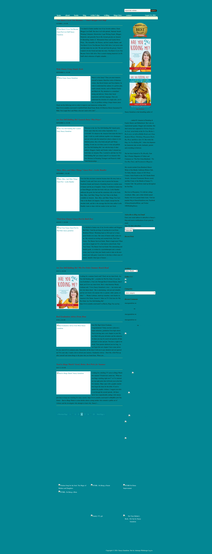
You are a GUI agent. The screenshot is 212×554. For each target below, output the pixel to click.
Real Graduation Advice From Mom (71, 316)
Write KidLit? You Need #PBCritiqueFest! (138, 246)
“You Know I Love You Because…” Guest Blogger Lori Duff (81, 20)
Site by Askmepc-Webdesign (139, 550)
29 (94, 414)
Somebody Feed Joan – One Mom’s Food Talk (139, 262)
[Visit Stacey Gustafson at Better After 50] (140, 380)
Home (59, 15)
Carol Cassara (129, 309)
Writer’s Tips (95, 15)
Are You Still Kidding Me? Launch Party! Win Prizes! (78, 119)
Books (76, 15)
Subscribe (129, 230)
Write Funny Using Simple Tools (69, 69)
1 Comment (85, 222)
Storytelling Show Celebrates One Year (137, 257)
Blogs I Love (118, 15)
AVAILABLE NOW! (140, 73)
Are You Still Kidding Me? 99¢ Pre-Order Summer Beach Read (82, 267)
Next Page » (101, 414)
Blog (84, 15)
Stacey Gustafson (77, 7)
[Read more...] (113, 56)
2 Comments (84, 271)
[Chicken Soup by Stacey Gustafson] (140, 401)
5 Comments (83, 320)
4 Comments (83, 367)
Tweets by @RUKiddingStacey (134, 475)
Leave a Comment (88, 23)
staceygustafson (74, 23)
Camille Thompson (131, 325)
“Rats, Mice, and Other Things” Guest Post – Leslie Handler (81, 170)
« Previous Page (62, 414)
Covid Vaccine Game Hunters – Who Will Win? (140, 260)
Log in (150, 550)
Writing (106, 15)
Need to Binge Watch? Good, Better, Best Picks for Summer (80, 364)
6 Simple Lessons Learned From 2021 (137, 254)
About (67, 15)
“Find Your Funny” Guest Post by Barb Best (74, 218)
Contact (129, 15)
